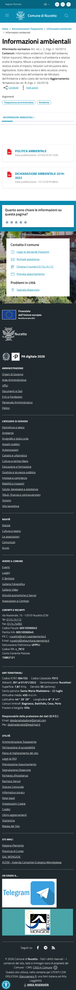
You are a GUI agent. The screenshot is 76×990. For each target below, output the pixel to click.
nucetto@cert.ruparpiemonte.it (28, 636)
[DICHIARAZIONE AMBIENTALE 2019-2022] (9, 174)
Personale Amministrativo (17, 402)
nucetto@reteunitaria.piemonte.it (29, 640)
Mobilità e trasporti (13, 483)
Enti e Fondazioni (12, 397)
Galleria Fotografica (13, 584)
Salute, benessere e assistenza (20, 489)
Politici (6, 408)
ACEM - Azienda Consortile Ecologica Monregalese (32, 862)
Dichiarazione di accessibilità (18, 747)
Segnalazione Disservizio (16, 770)
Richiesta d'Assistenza (15, 775)
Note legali (8, 798)
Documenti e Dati (12, 391)
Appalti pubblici (11, 444)
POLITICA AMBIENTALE (30, 151)
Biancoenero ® (28, 976)
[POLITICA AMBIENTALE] (9, 151)
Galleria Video (10, 589)
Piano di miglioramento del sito (20, 753)
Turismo (6, 500)
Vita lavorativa (10, 506)
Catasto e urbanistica (14, 455)
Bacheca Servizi (11, 781)
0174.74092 (14, 624)
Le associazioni (10, 536)
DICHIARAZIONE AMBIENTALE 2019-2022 (40, 175)
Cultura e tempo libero (15, 461)
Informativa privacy (13, 792)
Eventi (6, 567)
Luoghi (6, 573)
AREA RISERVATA (38, 985)
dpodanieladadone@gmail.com (28, 720)
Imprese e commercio (14, 478)
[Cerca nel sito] (66, 15)
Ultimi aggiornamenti (14, 815)
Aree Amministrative (14, 380)
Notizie (6, 525)
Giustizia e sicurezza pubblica (19, 472)
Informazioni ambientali (59, 29)
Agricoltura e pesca (13, 427)
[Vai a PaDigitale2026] (23, 356)
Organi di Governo (12, 374)
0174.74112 (14, 619)
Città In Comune (42, 967)
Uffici (5, 385)
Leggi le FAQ (9, 759)
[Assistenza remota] (55, 967)
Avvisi (5, 548)
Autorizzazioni (10, 450)
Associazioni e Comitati (15, 601)
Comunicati (8, 542)
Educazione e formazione (16, 467)
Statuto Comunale (13, 787)
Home (5, 29)
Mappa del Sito (11, 826)
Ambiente (8, 433)
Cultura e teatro (11, 531)
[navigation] (7, 15)
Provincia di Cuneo (13, 851)
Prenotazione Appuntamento (19, 764)
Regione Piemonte (13, 4)
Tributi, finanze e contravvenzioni (21, 495)
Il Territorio (8, 578)
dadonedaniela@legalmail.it (24, 724)
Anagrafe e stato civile (15, 438)
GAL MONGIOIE (11, 857)
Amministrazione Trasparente (27, 29)
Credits (6, 809)
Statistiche (8, 820)
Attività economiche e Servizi (19, 595)
